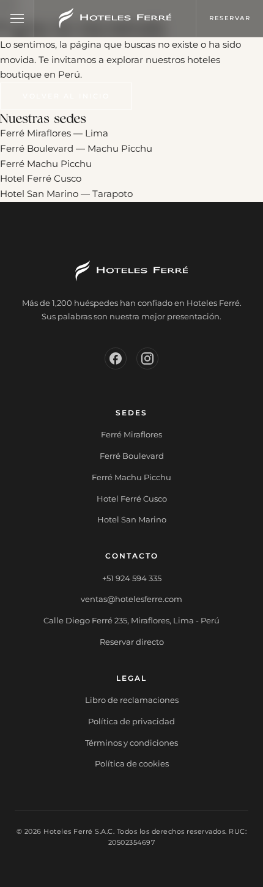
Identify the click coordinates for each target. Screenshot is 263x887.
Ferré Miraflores (131, 434)
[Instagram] (147, 358)
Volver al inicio (66, 96)
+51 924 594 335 (131, 578)
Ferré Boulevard (132, 456)
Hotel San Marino (131, 519)
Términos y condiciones (131, 743)
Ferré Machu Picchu (46, 163)
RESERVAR (229, 18)
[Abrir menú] (17, 18)
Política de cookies (132, 763)
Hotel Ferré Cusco (40, 178)
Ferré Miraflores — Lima (54, 133)
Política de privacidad (131, 721)
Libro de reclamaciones (132, 700)
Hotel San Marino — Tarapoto (66, 193)
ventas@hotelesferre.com (131, 599)
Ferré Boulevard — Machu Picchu (76, 148)
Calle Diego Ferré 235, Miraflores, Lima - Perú (131, 620)
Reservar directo (132, 642)
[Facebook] (116, 358)
